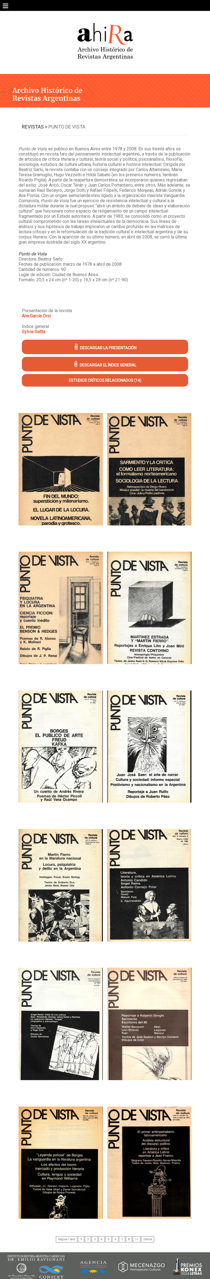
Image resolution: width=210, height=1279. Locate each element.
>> (136, 1239)
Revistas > (34, 127)
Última (148, 1239)
